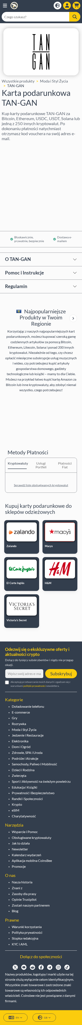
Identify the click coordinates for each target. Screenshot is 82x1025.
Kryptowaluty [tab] (17, 463)
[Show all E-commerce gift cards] (73, 318)
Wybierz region (15, 146)
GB (46, 1017)
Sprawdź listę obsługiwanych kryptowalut (41, 485)
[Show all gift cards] (73, 318)
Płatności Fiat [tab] (65, 465)
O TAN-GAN (18, 259)
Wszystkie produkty (18, 81)
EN (17, 1017)
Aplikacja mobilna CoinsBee (32, 860)
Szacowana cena (15, 182)
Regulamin (16, 286)
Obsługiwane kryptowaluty (31, 838)
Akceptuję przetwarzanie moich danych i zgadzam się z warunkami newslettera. (40, 683)
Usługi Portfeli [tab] (41, 465)
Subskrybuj (61, 673)
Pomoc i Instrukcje (24, 273)
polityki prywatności (34, 685)
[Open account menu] (67, 5)
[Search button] (74, 17)
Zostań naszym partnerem (31, 905)
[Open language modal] (57, 5)
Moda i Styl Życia (54, 81)
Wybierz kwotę (15, 164)
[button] (5, 5)
